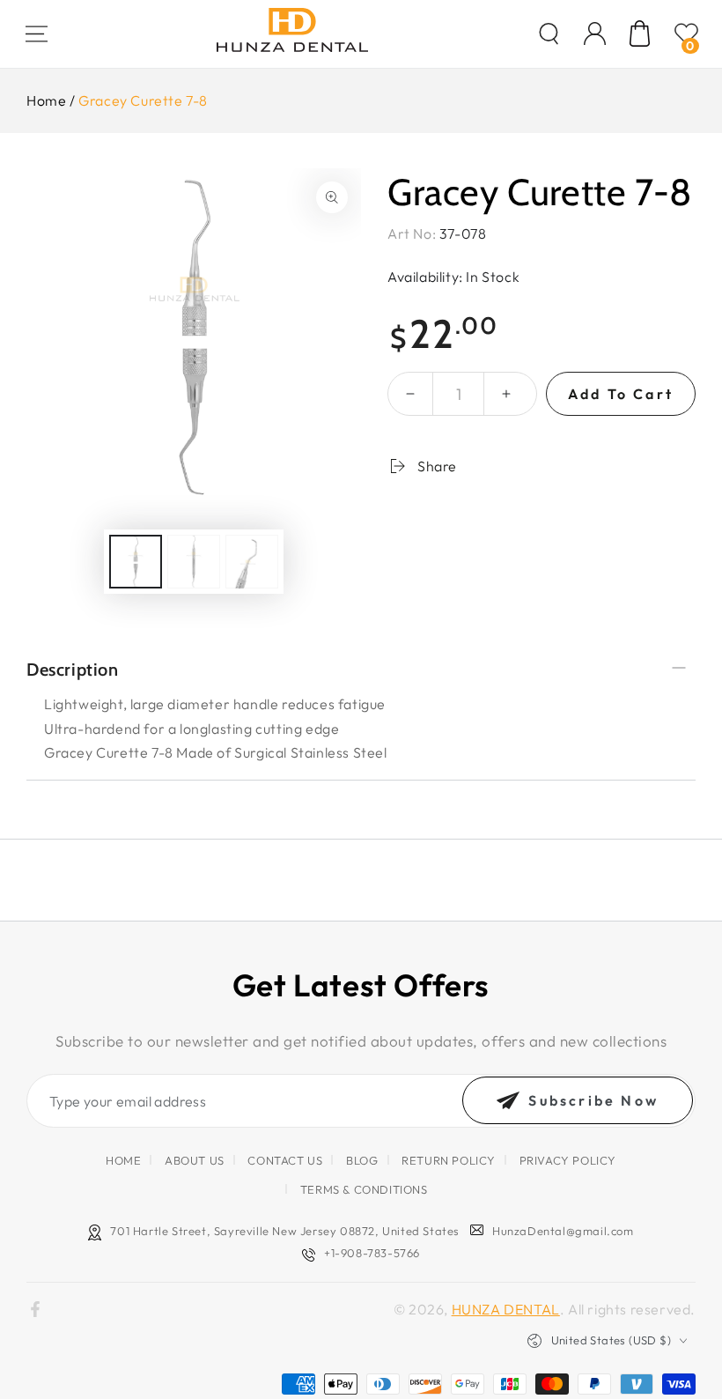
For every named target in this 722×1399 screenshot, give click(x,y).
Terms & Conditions (364, 1189)
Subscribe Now (593, 1100)
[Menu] (36, 33)
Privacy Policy (567, 1160)
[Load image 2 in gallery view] (193, 561)
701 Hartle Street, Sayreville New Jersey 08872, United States (285, 1231)
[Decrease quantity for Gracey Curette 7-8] (410, 394)
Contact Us (284, 1160)
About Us (195, 1160)
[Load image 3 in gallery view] (251, 561)
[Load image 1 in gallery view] (135, 561)
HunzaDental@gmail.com (563, 1231)
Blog (362, 1160)
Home (46, 100)
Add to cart (621, 394)
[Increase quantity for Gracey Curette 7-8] (506, 394)
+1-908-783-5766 (372, 1253)
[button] (548, 33)
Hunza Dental (506, 1309)
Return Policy (449, 1160)
